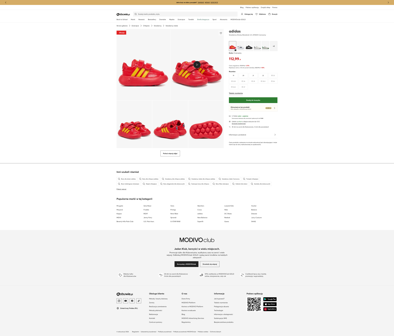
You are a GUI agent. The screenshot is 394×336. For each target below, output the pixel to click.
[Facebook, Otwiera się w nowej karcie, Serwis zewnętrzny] (132, 300)
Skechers (200, 206)
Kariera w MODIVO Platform (197, 306)
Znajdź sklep (265, 7)
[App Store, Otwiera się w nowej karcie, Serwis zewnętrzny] (270, 304)
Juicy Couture (256, 217)
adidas (235, 31)
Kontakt (162, 318)
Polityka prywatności (165, 332)
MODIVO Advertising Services (197, 318)
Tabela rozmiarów (229, 302)
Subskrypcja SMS (229, 318)
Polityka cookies (203, 332)
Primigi (173, 210)
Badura (254, 210)
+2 (274, 46)
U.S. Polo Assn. (149, 221)
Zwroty (161, 302)
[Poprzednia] (5, 2)
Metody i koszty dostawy (164, 299)
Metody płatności (164, 310)
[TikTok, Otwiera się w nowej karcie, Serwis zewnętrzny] (138, 300)
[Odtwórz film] (197, 64)
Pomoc (274, 7)
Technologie (228, 310)
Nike (226, 210)
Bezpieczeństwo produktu (229, 322)
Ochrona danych (215, 332)
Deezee (254, 214)
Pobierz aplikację (253, 7)
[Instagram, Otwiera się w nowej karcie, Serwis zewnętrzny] (119, 300)
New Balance (202, 217)
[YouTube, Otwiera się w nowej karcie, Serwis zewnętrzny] (125, 300)
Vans (172, 206)
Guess (226, 221)
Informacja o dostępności (229, 314)
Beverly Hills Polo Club (125, 221)
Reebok (227, 217)
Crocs (199, 210)
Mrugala (120, 206)
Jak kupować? (229, 299)
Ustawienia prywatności (148, 332)
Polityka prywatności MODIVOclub (184, 332)
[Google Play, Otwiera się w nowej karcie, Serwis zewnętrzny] (270, 299)
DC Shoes (228, 214)
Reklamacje (163, 314)
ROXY (146, 214)
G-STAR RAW (175, 221)
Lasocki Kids (229, 206)
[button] (143, 64)
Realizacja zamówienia (164, 306)
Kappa (119, 214)
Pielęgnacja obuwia (229, 306)
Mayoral (120, 210)
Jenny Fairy (148, 217)
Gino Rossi (147, 206)
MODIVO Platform (197, 302)
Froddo (146, 210)
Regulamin (135, 332)
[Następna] (388, 2)
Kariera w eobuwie (197, 310)
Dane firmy (196, 299)
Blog (243, 7)
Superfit (200, 221)
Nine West (174, 214)
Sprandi (173, 217)
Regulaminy (196, 322)
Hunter (254, 206)
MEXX (119, 217)
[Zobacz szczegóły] (275, 134)
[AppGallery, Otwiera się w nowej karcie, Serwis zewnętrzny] (270, 309)
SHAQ (253, 221)
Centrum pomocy (164, 322)
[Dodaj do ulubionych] (221, 33)
